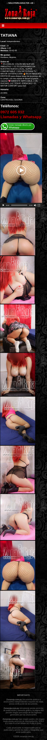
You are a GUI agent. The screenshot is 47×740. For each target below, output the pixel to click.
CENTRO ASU (6, 100)
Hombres (4, 57)
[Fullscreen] (39, 205)
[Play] (3, 205)
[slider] (19, 205)
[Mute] (35, 205)
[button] (21, 170)
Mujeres (12, 57)
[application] (21, 170)
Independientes (13, 41)
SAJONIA (18, 100)
